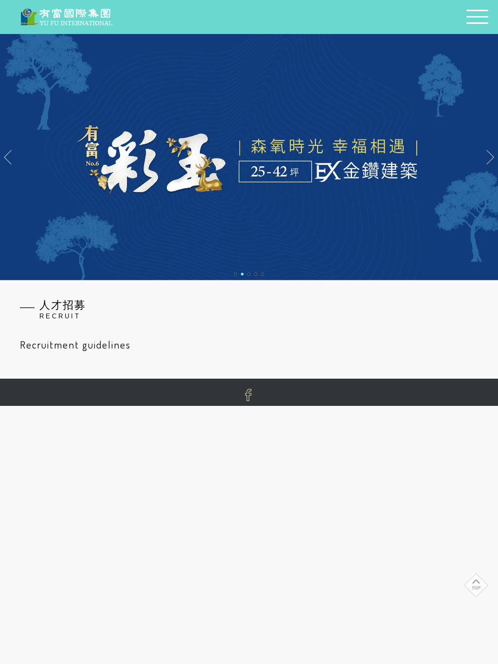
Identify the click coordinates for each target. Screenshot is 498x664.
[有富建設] (66, 17)
